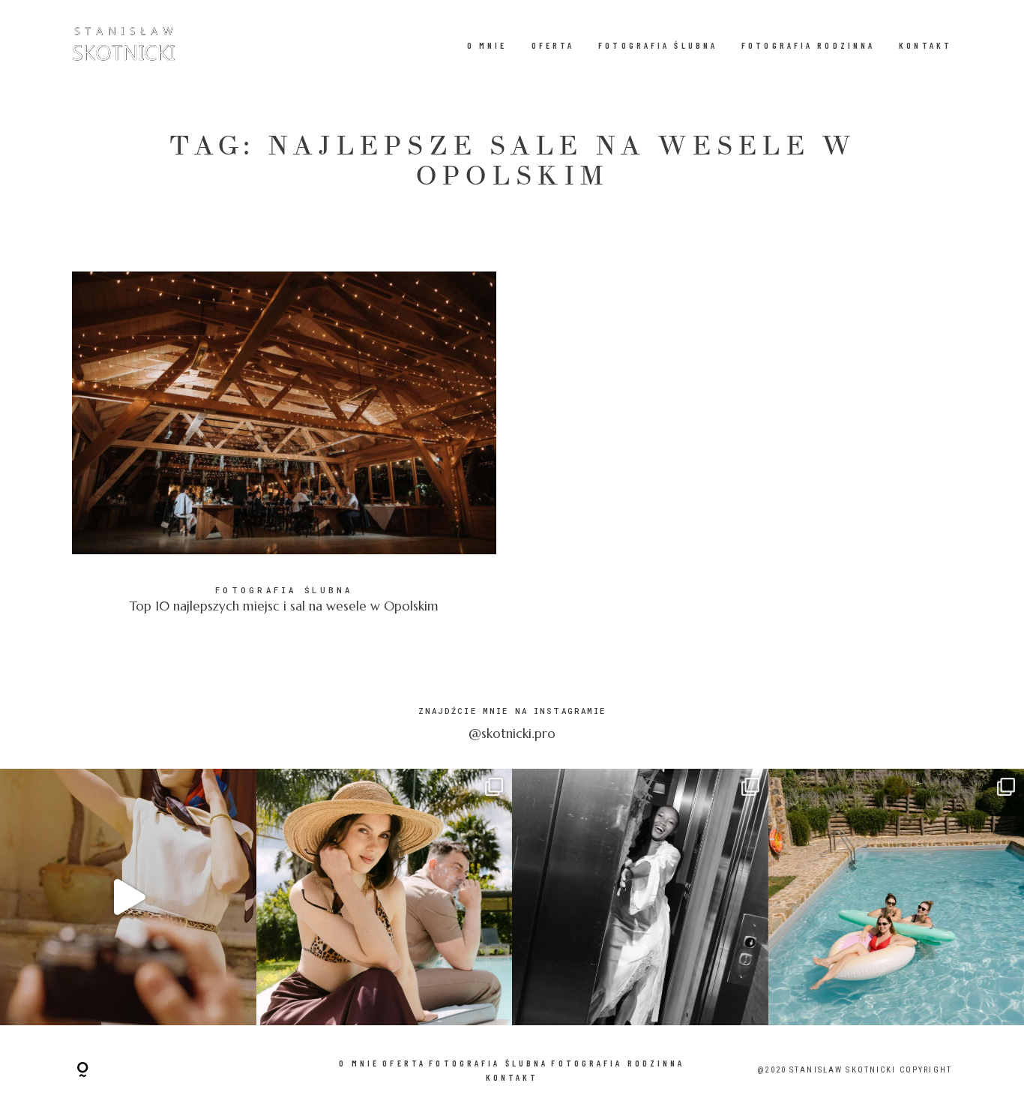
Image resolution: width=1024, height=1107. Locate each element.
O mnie (487, 45)
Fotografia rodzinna (808, 45)
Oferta (553, 45)
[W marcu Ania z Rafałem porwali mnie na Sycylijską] (384, 897)
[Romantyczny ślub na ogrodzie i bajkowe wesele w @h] (640, 897)
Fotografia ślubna (657, 45)
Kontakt (925, 45)
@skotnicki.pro (512, 733)
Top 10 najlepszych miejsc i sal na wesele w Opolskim (284, 453)
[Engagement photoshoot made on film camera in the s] (128, 897)
